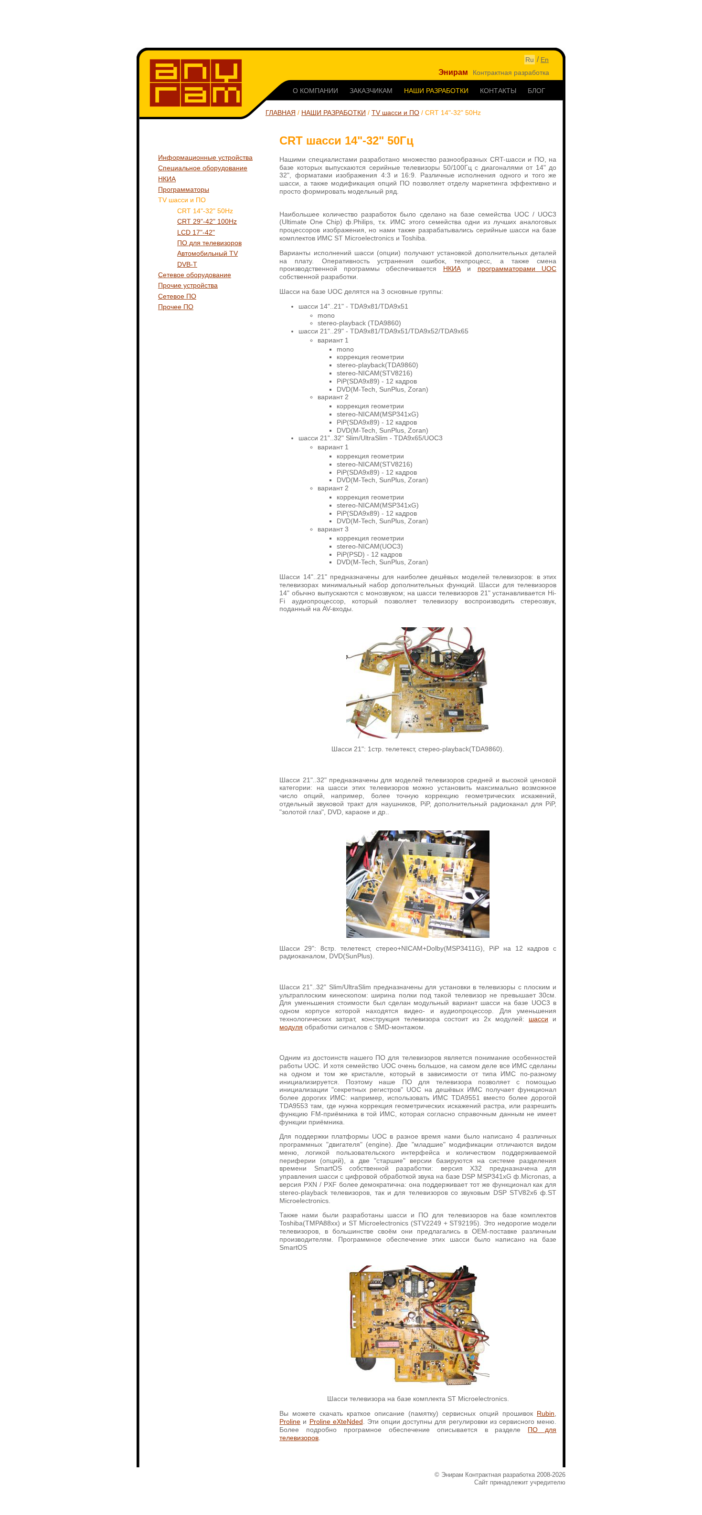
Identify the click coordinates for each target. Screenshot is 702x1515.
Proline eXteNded (336, 1421)
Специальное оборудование (202, 168)
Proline (289, 1421)
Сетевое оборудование (194, 275)
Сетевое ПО (177, 296)
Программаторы (183, 189)
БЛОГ (536, 90)
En (545, 59)
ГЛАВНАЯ (281, 112)
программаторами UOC (517, 268)
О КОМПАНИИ (315, 90)
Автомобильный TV (207, 253)
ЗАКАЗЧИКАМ (371, 90)
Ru (529, 59)
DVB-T (187, 264)
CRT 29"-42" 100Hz (207, 221)
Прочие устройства (188, 285)
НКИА (167, 179)
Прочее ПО (175, 307)
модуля (291, 1027)
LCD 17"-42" (196, 232)
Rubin (545, 1413)
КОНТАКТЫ (498, 90)
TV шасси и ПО (395, 112)
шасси (538, 1019)
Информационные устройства (205, 157)
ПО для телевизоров (209, 243)
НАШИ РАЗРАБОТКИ (436, 90)
